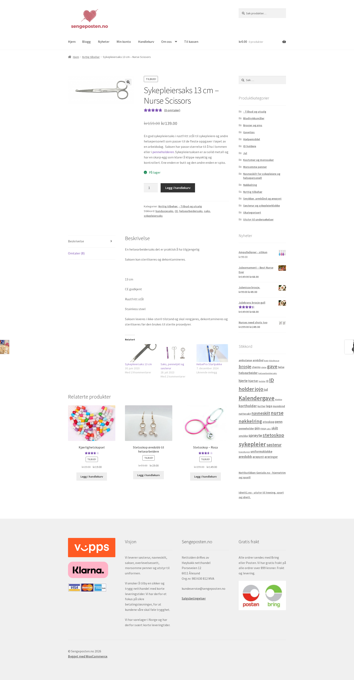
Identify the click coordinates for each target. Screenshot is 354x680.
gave (272, 366)
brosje (245, 366)
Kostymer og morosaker (258, 160)
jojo (259, 388)
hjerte (243, 380)
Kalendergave (257, 398)
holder (262, 381)
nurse (277, 413)
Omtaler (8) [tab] (76, 253)
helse (281, 367)
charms (256, 367)
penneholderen (163, 152)
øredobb (245, 456)
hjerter (253, 381)
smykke (243, 436)
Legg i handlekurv (178, 188)
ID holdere (249, 146)
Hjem (72, 42)
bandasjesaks (164, 211)
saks (207, 211)
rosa (263, 428)
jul (266, 389)
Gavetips (249, 132)
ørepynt (258, 457)
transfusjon (244, 452)
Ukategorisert (252, 212)
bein (266, 360)
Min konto (124, 42)
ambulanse (245, 360)
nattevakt (245, 414)
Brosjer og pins (252, 125)
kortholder (248, 405)
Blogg (86, 42)
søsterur (274, 444)
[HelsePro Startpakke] (212, 353)
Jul (245, 153)
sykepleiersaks (153, 216)
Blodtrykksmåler (253, 118)
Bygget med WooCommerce (87, 656)
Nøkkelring (250, 185)
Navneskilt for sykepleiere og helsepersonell (261, 176)
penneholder (246, 428)
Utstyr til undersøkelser (258, 219)
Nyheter (103, 42)
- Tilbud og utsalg (190, 206)
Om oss (166, 42)
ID (267, 381)
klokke (278, 399)
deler (264, 367)
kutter (262, 406)
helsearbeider (248, 373)
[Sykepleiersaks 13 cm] (141, 353)
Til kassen (191, 42)
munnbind (279, 406)
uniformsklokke (261, 451)
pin (257, 428)
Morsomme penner (255, 167)
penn (279, 421)
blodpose (274, 360)
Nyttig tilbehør (91, 57)
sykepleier (252, 444)
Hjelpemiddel (251, 139)
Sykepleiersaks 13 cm (138, 364)
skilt (274, 428)
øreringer (271, 457)
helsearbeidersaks (191, 211)
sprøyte (255, 435)
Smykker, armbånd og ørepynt (262, 198)
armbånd (258, 360)
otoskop (268, 422)
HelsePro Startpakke (209, 364)
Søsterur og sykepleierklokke (261, 205)
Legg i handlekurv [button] (92, 476)
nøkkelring (250, 421)
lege (269, 406)
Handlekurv (146, 42)
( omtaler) (172, 110)
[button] (128, 82)
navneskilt (261, 413)
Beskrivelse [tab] (76, 241)
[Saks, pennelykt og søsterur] (176, 353)
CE (176, 211)
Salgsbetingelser (194, 598)
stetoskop (273, 435)
